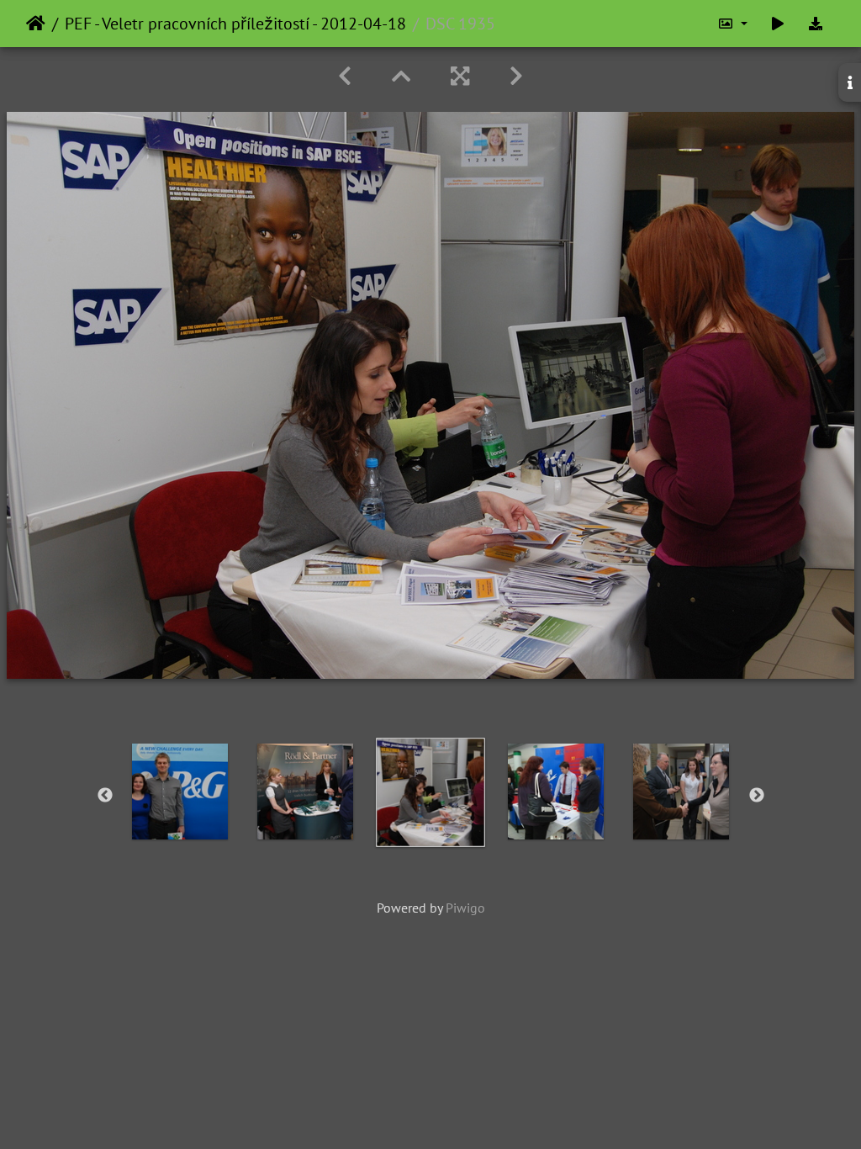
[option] (180, 791)
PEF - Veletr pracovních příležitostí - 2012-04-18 (235, 23)
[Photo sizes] (732, 23)
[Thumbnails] (401, 76)
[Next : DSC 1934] (516, 76)
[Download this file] (815, 23)
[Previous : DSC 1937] (345, 76)
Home (35, 23)
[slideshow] (777, 23)
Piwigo (465, 907)
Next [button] (756, 795)
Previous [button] (105, 795)
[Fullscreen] (459, 76)
